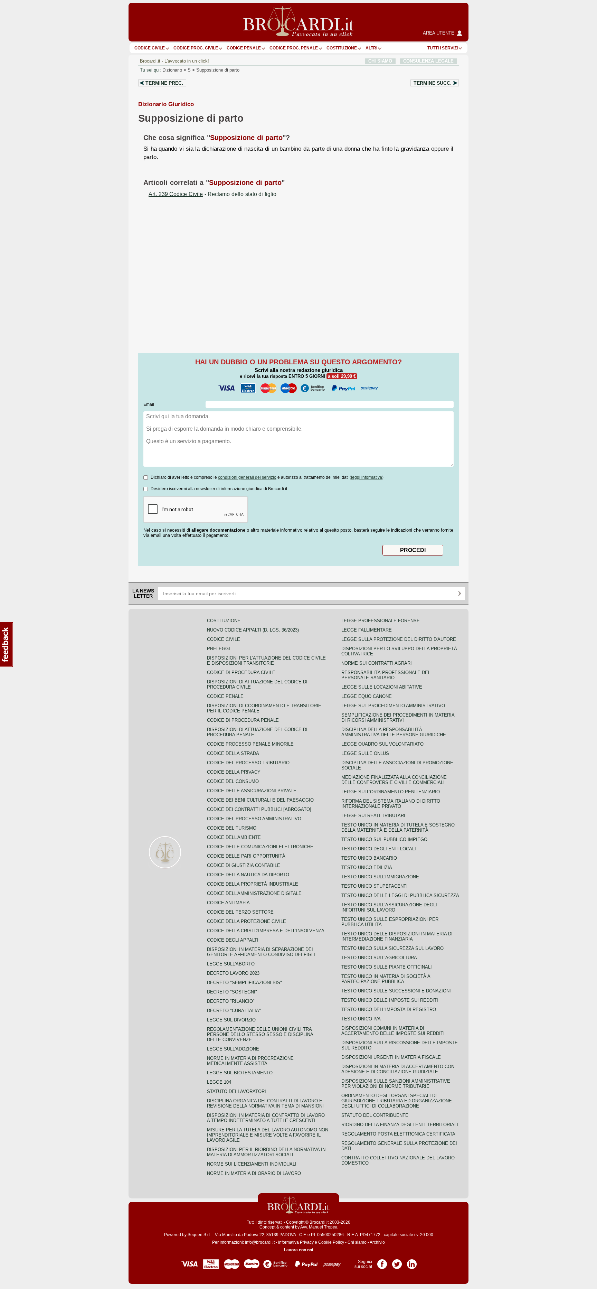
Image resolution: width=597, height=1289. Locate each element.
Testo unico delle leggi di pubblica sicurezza (400, 895)
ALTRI (371, 48)
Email (148, 404)
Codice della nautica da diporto (248, 874)
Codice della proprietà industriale (252, 884)
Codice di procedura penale (243, 720)
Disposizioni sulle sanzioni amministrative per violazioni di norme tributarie (395, 1083)
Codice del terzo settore (240, 912)
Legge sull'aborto (231, 963)
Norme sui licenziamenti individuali (251, 1164)
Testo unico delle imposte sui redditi (389, 1000)
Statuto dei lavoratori (236, 1091)
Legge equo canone (366, 696)
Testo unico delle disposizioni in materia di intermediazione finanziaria (397, 936)
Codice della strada (233, 753)
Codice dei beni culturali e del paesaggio (260, 800)
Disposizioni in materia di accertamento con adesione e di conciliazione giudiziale (397, 1069)
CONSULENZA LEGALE (428, 61)
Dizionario (172, 70)
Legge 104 (219, 1082)
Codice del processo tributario (248, 762)
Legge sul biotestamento (240, 1072)
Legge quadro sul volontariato (382, 744)
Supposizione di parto (217, 70)
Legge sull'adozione (233, 1049)
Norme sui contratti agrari (376, 663)
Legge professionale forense (380, 620)
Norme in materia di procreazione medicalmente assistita (250, 1061)
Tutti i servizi (442, 48)
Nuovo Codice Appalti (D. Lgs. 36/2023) (253, 630)
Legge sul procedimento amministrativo (393, 705)
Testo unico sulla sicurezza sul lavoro (392, 948)
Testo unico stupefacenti (374, 886)
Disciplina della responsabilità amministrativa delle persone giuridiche (393, 732)
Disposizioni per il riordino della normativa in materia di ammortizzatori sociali (266, 1152)
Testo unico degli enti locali (378, 848)
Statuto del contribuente (374, 1115)
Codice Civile (149, 48)
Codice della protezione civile (246, 921)
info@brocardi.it (260, 1242)
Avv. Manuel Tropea (319, 1227)
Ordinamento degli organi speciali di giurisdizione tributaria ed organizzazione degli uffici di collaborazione (396, 1101)
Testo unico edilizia (366, 867)
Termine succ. (433, 83)
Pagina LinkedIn (412, 1261)
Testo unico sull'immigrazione (380, 876)
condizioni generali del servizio (247, 477)
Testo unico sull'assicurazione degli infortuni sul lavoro (389, 907)
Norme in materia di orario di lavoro (254, 1173)
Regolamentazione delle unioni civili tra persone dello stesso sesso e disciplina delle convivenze (260, 1034)
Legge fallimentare (366, 630)
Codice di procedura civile (241, 672)
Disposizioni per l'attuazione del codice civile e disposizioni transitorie (266, 660)
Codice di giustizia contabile (243, 865)
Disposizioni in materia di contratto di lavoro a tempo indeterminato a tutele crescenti (266, 1118)
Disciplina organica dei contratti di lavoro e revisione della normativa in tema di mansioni (265, 1103)
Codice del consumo (233, 781)
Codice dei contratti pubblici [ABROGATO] (259, 809)
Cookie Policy (331, 1242)
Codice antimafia (228, 902)
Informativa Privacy (296, 1242)
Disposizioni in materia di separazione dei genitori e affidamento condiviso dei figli (261, 952)
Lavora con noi (298, 1250)
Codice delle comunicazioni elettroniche (260, 846)
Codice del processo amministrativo (254, 818)
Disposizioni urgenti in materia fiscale (391, 1057)
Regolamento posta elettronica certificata (398, 1134)
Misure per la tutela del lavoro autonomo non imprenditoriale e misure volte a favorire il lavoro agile (267, 1135)
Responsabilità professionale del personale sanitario (385, 675)
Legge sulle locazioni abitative (381, 687)
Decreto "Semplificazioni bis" (244, 982)
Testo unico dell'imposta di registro (388, 1009)
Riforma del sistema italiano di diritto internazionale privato (390, 803)
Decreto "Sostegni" (232, 991)
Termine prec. (164, 83)
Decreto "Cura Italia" (234, 1010)
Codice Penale (244, 48)
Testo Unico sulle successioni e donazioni (396, 990)
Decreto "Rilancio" (231, 1001)
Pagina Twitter (397, 1261)
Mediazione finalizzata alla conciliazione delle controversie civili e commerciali (394, 780)
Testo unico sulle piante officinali (386, 967)
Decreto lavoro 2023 (233, 973)
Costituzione (341, 48)
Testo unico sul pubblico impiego (384, 839)
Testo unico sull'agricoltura (379, 957)
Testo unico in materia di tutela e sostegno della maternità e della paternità (398, 827)
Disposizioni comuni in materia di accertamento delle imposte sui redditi (393, 1031)
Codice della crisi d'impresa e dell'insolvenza (265, 930)
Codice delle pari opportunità (246, 856)
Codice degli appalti (232, 940)
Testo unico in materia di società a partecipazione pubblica (385, 979)
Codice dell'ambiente (234, 837)
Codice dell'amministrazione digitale (254, 893)
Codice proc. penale (293, 48)
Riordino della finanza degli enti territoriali (399, 1124)
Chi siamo (357, 1242)
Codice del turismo (231, 828)
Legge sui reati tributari (373, 815)
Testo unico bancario (369, 858)
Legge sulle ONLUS (365, 753)
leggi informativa (366, 477)
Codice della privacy (233, 772)
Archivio (377, 1242)
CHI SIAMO (380, 61)
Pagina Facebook (382, 1261)
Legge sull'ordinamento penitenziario (390, 791)
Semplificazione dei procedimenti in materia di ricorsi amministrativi (397, 717)
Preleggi (218, 648)
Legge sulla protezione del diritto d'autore (398, 639)
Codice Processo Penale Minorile (250, 744)
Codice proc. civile (195, 48)
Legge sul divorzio (231, 1019)
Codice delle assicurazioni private (251, 790)
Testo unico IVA (361, 1018)
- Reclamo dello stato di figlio (212, 194)
